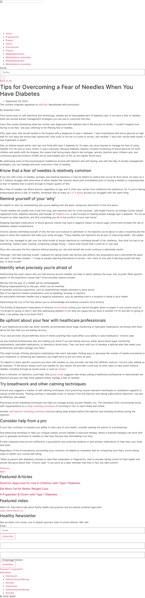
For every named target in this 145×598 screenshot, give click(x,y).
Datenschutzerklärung (17, 579)
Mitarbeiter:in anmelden (18, 57)
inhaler (61, 369)
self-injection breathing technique (27, 411)
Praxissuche (12, 36)
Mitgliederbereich (15, 53)
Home (9, 33)
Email (3, 526)
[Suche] (2, 77)
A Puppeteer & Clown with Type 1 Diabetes (28, 494)
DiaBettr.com (63, 214)
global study (56, 374)
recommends (61, 307)
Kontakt (10, 582)
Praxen (9, 40)
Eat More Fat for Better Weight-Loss (24, 488)
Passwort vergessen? (11, 569)
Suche (3, 68)
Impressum (11, 575)
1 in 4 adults (76, 192)
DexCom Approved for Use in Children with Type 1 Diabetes (40, 483)
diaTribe (43, 104)
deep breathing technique (41, 406)
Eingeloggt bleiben (12, 560)
